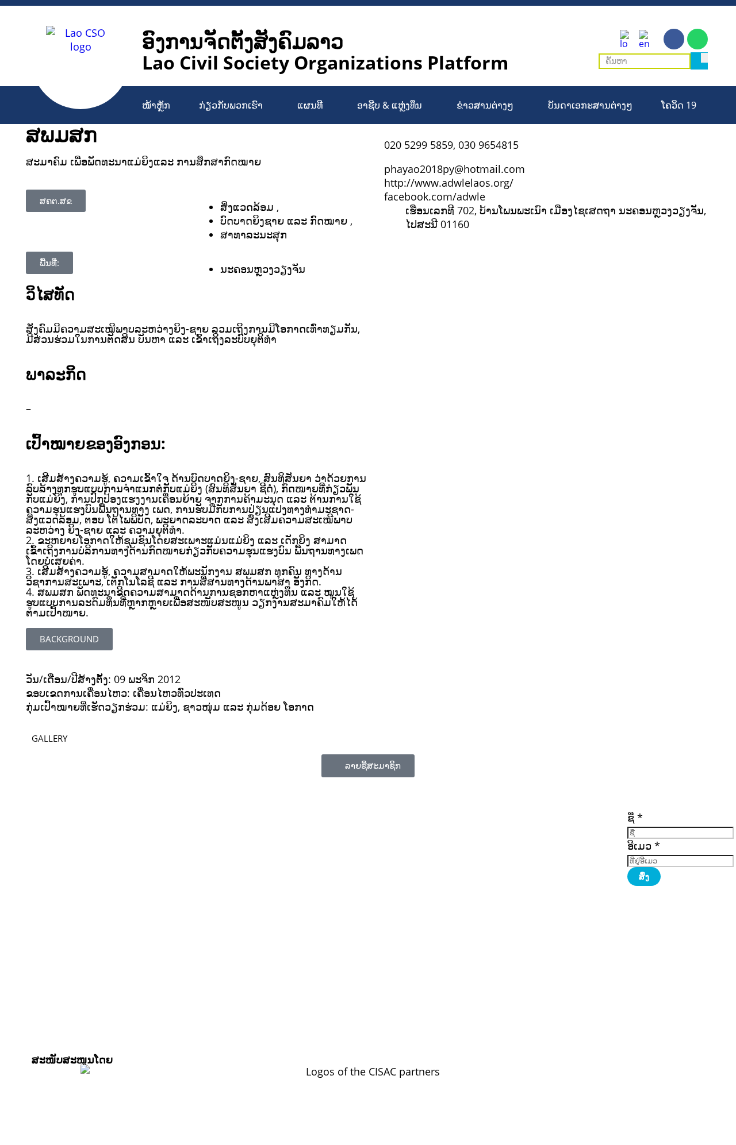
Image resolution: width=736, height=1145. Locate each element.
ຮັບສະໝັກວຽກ (570, 831)
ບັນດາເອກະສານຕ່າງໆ (590, 105)
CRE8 (356, 1029)
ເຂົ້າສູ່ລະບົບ (565, 823)
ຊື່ (635, 817)
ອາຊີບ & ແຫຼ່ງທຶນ (389, 105)
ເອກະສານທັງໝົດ (490, 849)
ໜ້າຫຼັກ (156, 105)
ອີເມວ (643, 846)
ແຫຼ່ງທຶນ (558, 839)
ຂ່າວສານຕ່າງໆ (485, 105)
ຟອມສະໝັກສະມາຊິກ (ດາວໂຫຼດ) (496, 837)
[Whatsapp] (697, 39)
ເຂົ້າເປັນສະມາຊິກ (574, 815)
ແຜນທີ (310, 105)
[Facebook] (674, 39)
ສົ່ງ (644, 876)
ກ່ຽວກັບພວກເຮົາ (231, 105)
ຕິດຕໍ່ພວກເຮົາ (567, 847)
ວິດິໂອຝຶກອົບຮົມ (488, 825)
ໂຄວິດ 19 (678, 105)
